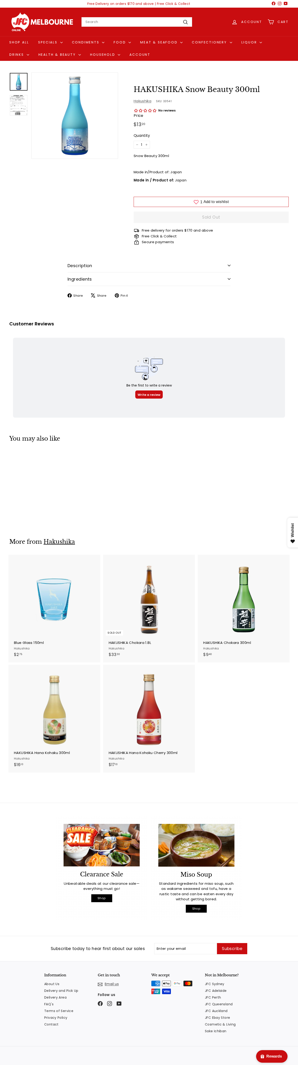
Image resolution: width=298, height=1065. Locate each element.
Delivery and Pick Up (61, 990)
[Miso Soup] (196, 845)
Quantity (142, 135)
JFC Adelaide (216, 990)
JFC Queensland (219, 1004)
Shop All (19, 42)
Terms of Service (58, 1011)
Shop (102, 898)
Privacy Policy (55, 1017)
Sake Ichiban (216, 1031)
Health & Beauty (58, 54)
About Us (51, 984)
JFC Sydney (214, 984)
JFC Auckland (216, 1011)
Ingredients (80, 279)
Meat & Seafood (159, 42)
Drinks (17, 54)
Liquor (250, 42)
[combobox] (136, 22)
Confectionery (210, 42)
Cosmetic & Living (220, 1024)
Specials (48, 42)
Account (139, 54)
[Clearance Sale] (102, 845)
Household (103, 54)
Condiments (86, 42)
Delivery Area (55, 997)
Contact (51, 1024)
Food (120, 42)
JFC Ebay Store (217, 1017)
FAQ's (49, 1004)
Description (80, 266)
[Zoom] (75, 116)
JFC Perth (213, 997)
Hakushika (142, 100)
